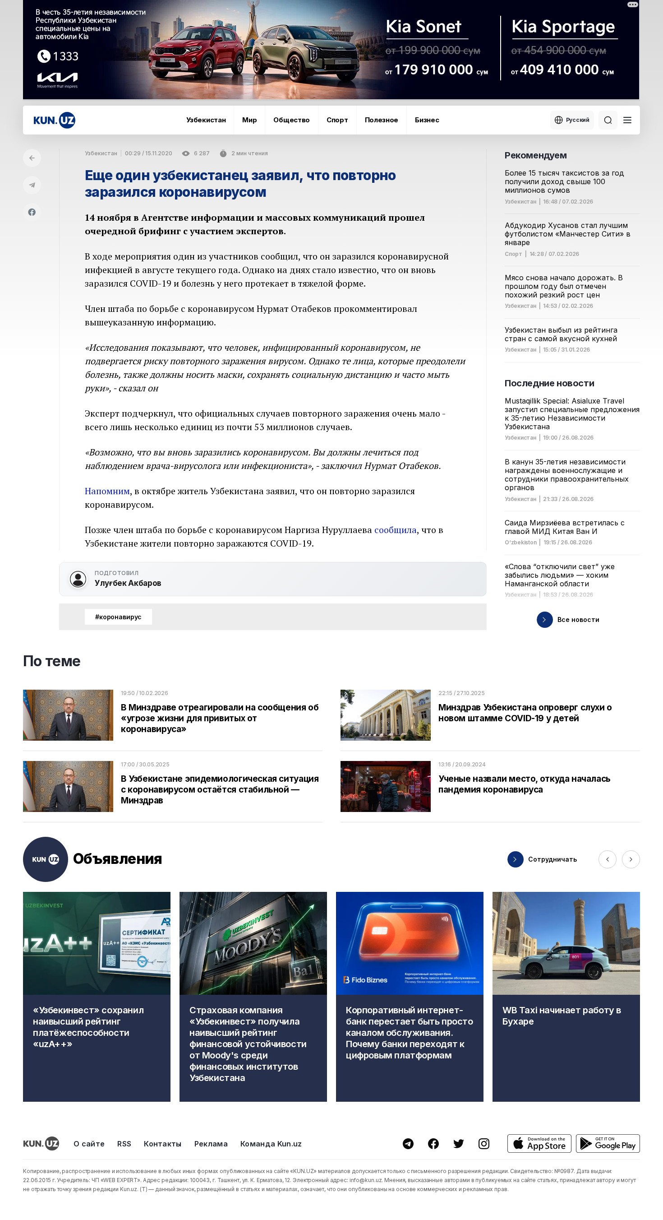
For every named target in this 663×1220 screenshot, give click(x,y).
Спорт (337, 120)
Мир (249, 120)
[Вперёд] (631, 859)
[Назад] (32, 158)
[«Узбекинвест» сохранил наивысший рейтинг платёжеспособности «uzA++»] (96, 997)
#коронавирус (118, 617)
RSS (124, 1143)
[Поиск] (608, 120)
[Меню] (627, 120)
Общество (291, 120)
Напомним (107, 491)
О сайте (89, 1143)
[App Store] (539, 1143)
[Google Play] (608, 1143)
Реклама (211, 1143)
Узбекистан (206, 120)
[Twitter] (458, 1143)
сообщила (395, 530)
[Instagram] (484, 1143)
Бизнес (427, 120)
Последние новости (549, 383)
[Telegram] (32, 185)
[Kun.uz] (54, 120)
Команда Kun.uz (271, 1143)
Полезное (382, 120)
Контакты (163, 1143)
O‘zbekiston (520, 542)
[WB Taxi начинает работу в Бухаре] (566, 997)
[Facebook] (32, 212)
